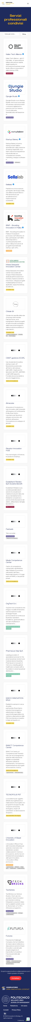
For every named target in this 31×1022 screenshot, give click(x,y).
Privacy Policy (16, 1010)
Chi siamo (24, 1006)
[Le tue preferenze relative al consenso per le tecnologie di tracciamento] (28, 1019)
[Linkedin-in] (5, 1013)
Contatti (6, 1010)
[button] (27, 3)
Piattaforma (14, 1006)
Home (5, 1006)
